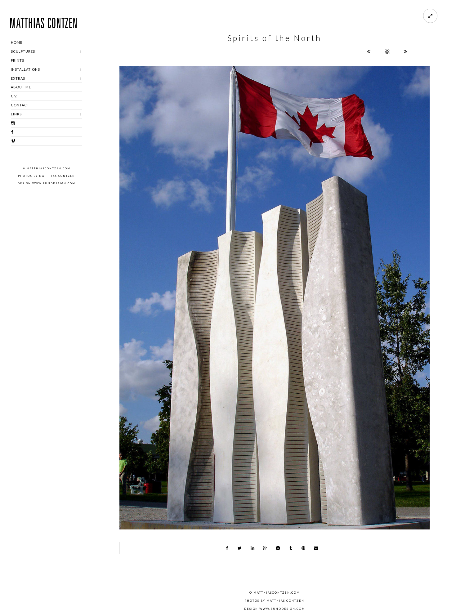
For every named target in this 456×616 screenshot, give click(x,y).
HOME (16, 42)
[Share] (227, 548)
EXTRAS (18, 78)
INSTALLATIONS (25, 69)
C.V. (14, 96)
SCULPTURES (23, 51)
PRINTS (17, 60)
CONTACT (20, 105)
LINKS (16, 114)
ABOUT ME (21, 87)
